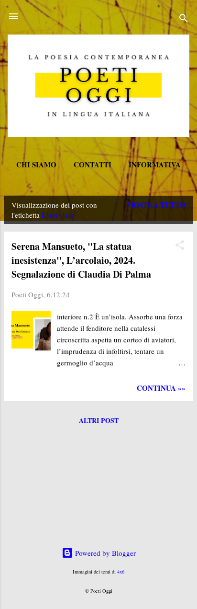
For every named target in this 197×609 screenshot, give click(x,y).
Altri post (99, 420)
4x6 (120, 571)
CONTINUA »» (161, 388)
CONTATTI (92, 164)
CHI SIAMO (36, 164)
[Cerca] (183, 19)
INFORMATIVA (155, 164)
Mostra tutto (156, 204)
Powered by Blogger (104, 553)
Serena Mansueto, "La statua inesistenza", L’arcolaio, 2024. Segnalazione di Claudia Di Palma (81, 260)
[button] (180, 246)
